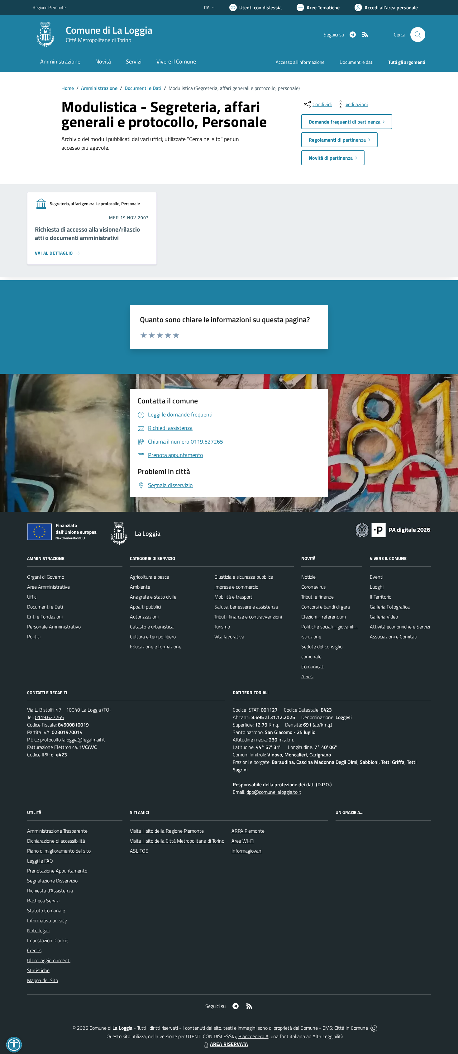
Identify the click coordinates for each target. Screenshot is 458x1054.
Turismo (222, 626)
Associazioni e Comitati (393, 636)
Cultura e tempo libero (153, 636)
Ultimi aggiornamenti (48, 960)
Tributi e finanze (317, 596)
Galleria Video (384, 616)
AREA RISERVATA (229, 1044)
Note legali (38, 930)
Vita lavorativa (229, 636)
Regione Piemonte (49, 7)
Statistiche (38, 970)
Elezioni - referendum (323, 616)
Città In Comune (351, 1028)
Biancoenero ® (253, 1036)
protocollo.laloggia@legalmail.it (72, 739)
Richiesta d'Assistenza (50, 890)
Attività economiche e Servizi (400, 626)
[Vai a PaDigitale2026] (393, 529)
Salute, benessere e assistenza (246, 606)
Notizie (308, 577)
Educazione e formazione (155, 646)
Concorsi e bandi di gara (325, 606)
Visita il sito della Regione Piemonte (167, 831)
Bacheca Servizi (43, 900)
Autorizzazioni (144, 616)
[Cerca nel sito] (417, 34)
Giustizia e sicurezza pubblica (243, 577)
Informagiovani (246, 850)
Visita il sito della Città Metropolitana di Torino (177, 841)
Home (67, 88)
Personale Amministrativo (54, 626)
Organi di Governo (45, 577)
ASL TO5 (139, 850)
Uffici (32, 596)
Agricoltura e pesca (149, 577)
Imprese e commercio (236, 587)
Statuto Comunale (46, 910)
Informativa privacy (47, 920)
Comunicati (312, 666)
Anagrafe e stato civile (153, 596)
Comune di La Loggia (109, 30)
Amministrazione (99, 88)
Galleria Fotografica (390, 606)
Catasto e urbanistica (152, 626)
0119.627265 (49, 717)
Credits (34, 950)
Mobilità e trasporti (233, 596)
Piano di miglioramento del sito (59, 850)
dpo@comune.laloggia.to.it (273, 792)
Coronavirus (313, 587)
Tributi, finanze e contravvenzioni (248, 616)
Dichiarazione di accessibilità (56, 841)
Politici (34, 636)
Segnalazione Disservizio (52, 880)
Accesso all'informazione (300, 62)
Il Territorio (380, 596)
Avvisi (307, 676)
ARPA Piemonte (248, 831)
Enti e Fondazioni (45, 616)
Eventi (376, 577)
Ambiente (140, 587)
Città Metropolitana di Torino (98, 40)
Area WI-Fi (242, 841)
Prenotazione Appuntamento (57, 870)
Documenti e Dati (143, 88)
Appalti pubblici (145, 606)
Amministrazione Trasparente (57, 831)
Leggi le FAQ (40, 860)
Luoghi (377, 587)
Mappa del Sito (42, 980)
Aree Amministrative (48, 587)
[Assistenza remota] (374, 1028)
